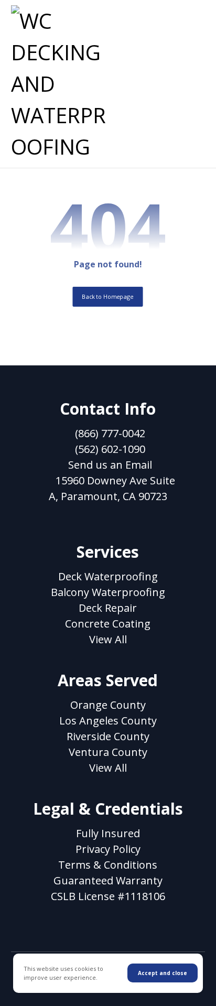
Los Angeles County (108, 720)
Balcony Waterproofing (108, 592)
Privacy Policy (108, 849)
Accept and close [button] (162, 973)
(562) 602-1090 (110, 449)
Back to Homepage (108, 296)
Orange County (108, 705)
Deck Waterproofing (108, 576)
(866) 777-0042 (110, 433)
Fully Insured (108, 833)
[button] (192, 18)
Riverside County (108, 736)
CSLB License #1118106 (108, 896)
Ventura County (108, 752)
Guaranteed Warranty (108, 880)
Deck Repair (108, 608)
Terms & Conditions (107, 865)
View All (108, 639)
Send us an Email (110, 465)
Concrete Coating (107, 623)
